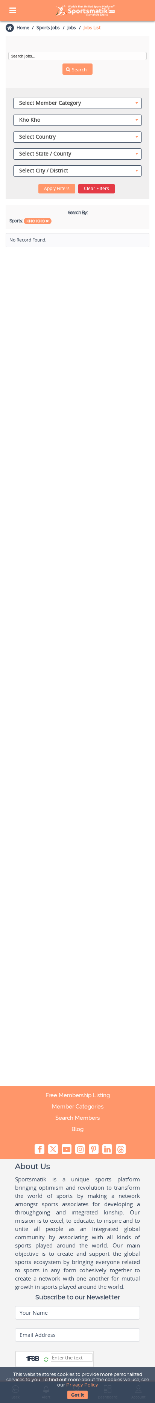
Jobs (71, 27)
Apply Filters (57, 188)
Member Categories (77, 1106)
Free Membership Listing (78, 1095)
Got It (77, 1395)
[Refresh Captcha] (46, 1359)
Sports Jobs (48, 27)
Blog (77, 1129)
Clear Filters (96, 188)
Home (23, 27)
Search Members (77, 1118)
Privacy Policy (82, 1385)
